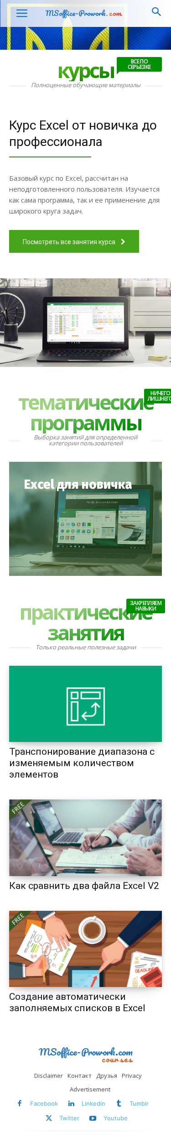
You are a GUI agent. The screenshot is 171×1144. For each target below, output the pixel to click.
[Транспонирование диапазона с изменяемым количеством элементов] (85, 704)
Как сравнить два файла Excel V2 (84, 885)
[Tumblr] (119, 1103)
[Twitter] (49, 1118)
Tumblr (139, 1103)
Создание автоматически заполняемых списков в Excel (77, 1002)
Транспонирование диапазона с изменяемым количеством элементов (82, 763)
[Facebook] (19, 1103)
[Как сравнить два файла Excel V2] (85, 837)
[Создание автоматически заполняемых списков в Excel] (85, 949)
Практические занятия (90, 622)
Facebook (44, 1103)
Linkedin (93, 1103)
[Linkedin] (71, 1103)
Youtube (116, 1118)
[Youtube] (93, 1118)
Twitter (69, 1118)
